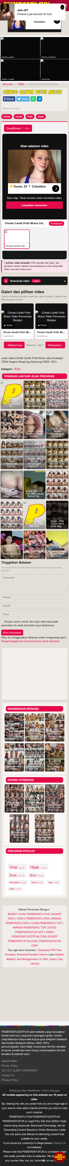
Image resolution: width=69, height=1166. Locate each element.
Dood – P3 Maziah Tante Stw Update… (34, 403)
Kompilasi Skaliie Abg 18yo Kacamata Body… (34, 805)
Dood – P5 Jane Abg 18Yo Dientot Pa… (57, 493)
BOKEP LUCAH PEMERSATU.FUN (29, 914)
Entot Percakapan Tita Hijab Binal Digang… (14, 805)
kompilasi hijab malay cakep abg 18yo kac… (34, 765)
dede (16, 875)
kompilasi (17, 882)
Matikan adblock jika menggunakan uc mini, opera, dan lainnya (35, 958)
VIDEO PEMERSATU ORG (33, 918)
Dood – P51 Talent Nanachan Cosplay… (11, 522)
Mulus (41, 116)
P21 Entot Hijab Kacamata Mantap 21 (34, 553)
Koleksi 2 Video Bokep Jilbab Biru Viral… (57, 553)
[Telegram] (39, 99)
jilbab (15, 888)
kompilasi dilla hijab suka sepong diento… (54, 765)
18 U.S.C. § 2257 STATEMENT (19, 1070)
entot (37, 882)
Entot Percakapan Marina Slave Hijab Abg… (44, 836)
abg (53, 882)
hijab (38, 867)
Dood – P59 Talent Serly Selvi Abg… (11, 433)
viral (17, 867)
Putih (30, 116)
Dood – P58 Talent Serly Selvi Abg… (57, 523)
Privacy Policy (9, 1065)
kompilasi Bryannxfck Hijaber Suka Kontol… (14, 735)
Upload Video (9, 1061)
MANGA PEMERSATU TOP (29, 927)
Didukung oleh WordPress (24, 1090)
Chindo (6, 116)
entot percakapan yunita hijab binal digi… (54, 806)
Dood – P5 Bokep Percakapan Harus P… (34, 462)
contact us (59, 1143)
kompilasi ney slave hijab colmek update (34, 735)
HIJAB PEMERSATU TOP (46, 923)
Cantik (19, 116)
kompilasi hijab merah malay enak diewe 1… (54, 735)
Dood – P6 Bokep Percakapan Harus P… (57, 432)
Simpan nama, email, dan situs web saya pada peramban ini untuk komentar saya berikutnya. (29, 623)
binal (37, 875)
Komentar (50, 255)
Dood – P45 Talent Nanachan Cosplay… (11, 462)
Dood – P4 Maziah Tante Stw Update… (57, 463)
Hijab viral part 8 (11, 554)
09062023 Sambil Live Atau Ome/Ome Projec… (57, 402)
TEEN (17, 369)
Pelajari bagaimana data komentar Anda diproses (30, 641)
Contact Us (8, 1075)
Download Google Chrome (32, 954)
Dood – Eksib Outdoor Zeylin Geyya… (34, 433)
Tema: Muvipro (51, 1090)
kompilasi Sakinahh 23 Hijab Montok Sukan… (14, 765)
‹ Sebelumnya (14, 345)
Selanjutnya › (55, 345)
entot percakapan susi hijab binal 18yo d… (19, 835)
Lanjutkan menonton (34, 205)
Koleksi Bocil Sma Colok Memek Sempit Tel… (11, 402)
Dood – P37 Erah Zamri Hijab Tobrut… (12, 493)
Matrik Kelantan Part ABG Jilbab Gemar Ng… (34, 493)
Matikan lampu (30, 255)
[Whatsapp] (33, 99)
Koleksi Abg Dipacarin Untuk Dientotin (34, 523)
